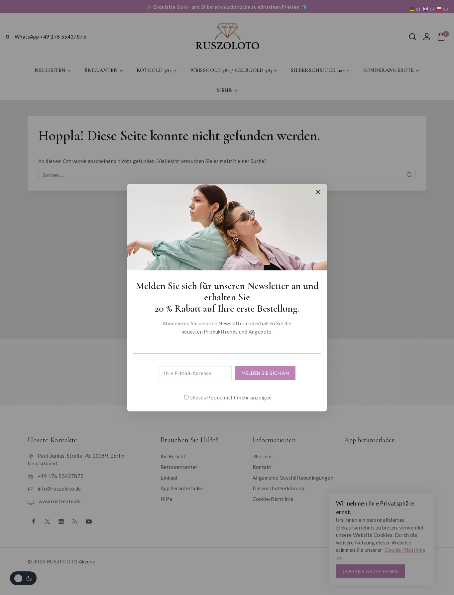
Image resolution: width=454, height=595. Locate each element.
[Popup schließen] (318, 192)
